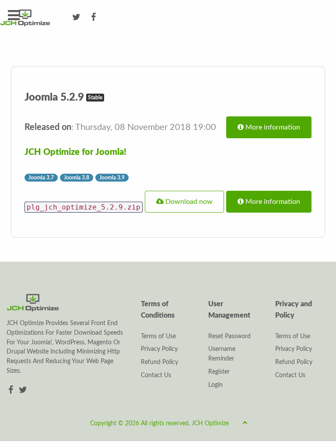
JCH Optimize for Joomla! (75, 152)
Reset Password (229, 336)
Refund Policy (159, 362)
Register (219, 372)
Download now (188, 201)
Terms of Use (158, 336)
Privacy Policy (159, 349)
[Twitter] (23, 390)
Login (215, 385)
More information (272, 127)
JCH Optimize (210, 423)
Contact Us (156, 375)
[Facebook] (12, 390)
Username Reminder (221, 354)
